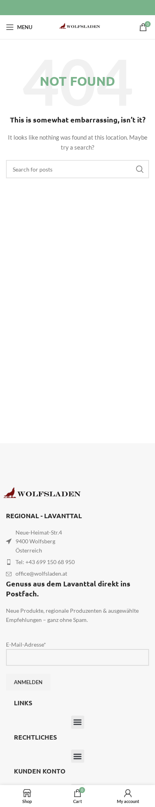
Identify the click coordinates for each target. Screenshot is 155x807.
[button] (77, 722)
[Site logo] (77, 26)
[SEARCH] (140, 169)
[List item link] (77, 562)
